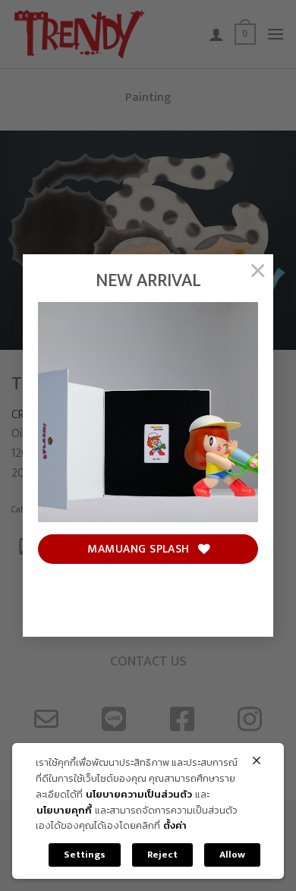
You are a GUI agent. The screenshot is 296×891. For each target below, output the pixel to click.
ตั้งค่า (175, 826)
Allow (232, 854)
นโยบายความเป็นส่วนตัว (139, 795)
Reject (162, 854)
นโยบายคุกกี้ (64, 811)
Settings (84, 854)
